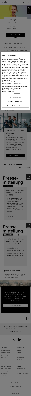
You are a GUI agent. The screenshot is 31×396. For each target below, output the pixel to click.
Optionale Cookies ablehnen (15, 101)
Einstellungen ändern (15, 97)
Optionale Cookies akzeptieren (14, 105)
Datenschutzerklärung (8, 91)
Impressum (17, 93)
